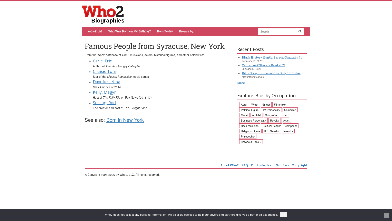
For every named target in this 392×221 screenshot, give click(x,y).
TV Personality (271, 110)
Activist (256, 115)
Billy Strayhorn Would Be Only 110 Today (271, 73)
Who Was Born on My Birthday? (129, 31)
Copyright (299, 165)
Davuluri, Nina (106, 82)
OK (283, 214)
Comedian (290, 110)
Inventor (288, 131)
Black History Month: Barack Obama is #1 (272, 57)
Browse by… (187, 31)
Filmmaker (280, 104)
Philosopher (248, 136)
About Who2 (229, 165)
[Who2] (103, 11)
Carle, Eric (102, 61)
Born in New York (125, 119)
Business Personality (253, 120)
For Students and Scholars (270, 165)
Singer (266, 104)
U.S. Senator (271, 131)
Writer (254, 104)
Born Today (165, 31)
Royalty (274, 120)
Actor (244, 104)
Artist (286, 120)
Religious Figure (250, 131)
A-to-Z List (95, 31)
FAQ (245, 165)
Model (244, 115)
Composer (291, 126)
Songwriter (271, 115)
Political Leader (272, 126)
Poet (284, 115)
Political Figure (249, 110)
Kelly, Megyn (105, 92)
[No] (386, 215)
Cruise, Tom (104, 71)
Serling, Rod (104, 102)
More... (242, 83)
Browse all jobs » (251, 142)
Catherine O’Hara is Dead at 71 (263, 65)
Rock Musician (249, 126)
